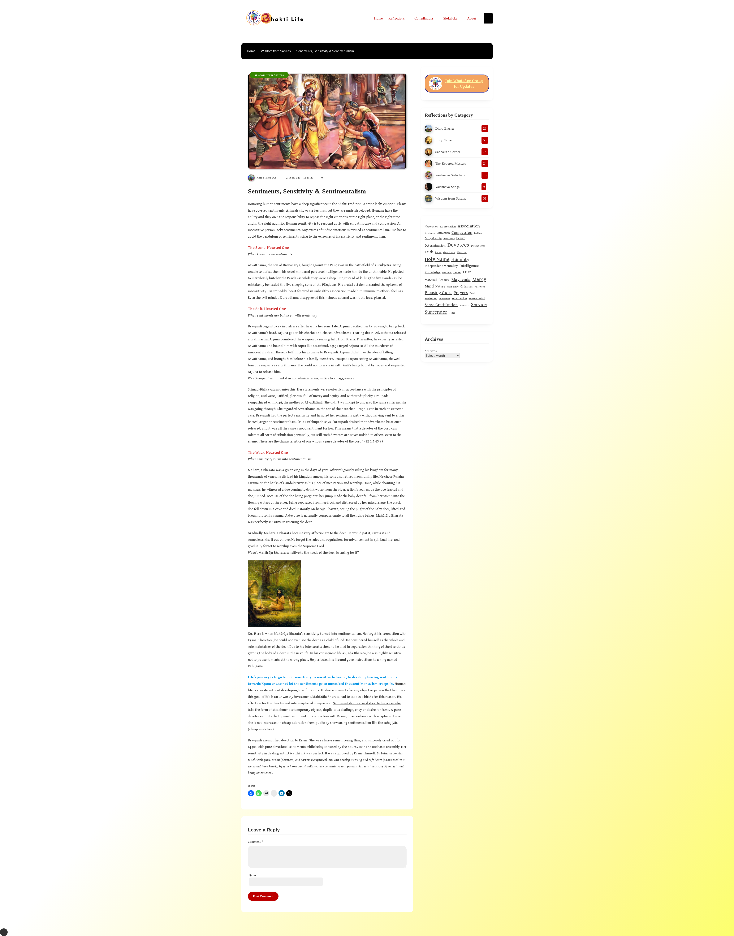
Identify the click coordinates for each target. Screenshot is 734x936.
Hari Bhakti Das (267, 177)
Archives (431, 351)
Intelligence (469, 265)
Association (469, 225)
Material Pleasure (437, 279)
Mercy (479, 279)
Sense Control (477, 298)
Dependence (449, 238)
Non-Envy (453, 286)
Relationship (459, 298)
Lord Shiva (447, 272)
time (452, 313)
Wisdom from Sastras (269, 74)
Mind (429, 286)
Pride (472, 293)
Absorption (431, 226)
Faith (429, 252)
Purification (444, 298)
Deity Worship (433, 238)
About (471, 18)
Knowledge (433, 272)
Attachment (430, 233)
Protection (431, 298)
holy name (437, 259)
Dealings (478, 233)
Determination (435, 245)
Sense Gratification (441, 305)
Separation (464, 305)
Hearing (462, 252)
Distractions (478, 246)
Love (457, 272)
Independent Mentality (441, 265)
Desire (460, 237)
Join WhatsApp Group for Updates (464, 83)
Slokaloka (450, 18)
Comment (255, 841)
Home (378, 18)
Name (253, 875)
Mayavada (460, 279)
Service (479, 304)
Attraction (443, 233)
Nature (440, 286)
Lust (467, 271)
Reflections (396, 18)
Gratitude (449, 252)
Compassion (461, 232)
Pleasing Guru (438, 292)
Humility (460, 259)
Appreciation (448, 226)
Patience (480, 286)
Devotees (458, 244)
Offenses (466, 286)
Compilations (424, 18)
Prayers (461, 292)
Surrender (436, 312)
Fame (438, 252)
